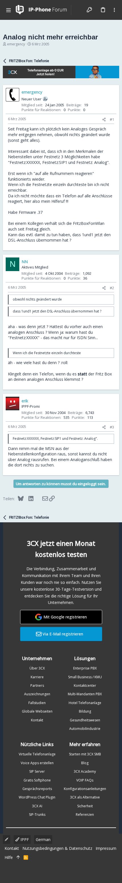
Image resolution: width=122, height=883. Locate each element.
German (43, 839)
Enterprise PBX (85, 668)
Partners (37, 685)
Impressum (106, 848)
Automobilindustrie (84, 728)
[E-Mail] (41, 498)
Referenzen (85, 814)
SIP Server (37, 771)
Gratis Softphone (37, 780)
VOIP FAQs (84, 780)
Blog (85, 763)
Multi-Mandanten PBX (85, 694)
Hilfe (9, 857)
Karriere (37, 677)
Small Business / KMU (85, 677)
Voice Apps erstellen (37, 763)
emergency (16, 44)
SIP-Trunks (37, 814)
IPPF (24, 839)
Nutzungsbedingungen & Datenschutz (57, 848)
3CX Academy (85, 771)
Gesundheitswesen (85, 720)
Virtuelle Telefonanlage (37, 754)
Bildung (85, 711)
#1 (112, 119)
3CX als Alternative (85, 797)
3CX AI (37, 806)
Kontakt (37, 720)
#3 (112, 427)
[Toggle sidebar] (114, 10)
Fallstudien (37, 702)
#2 (112, 287)
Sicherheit (85, 806)
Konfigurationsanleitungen (85, 788)
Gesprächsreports (37, 788)
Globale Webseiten (37, 711)
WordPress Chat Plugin (37, 797)
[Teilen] (104, 119)
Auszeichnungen (37, 694)
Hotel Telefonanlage (85, 702)
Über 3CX (37, 668)
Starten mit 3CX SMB (85, 754)
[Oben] (18, 857)
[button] (8, 9)
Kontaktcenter (85, 685)
